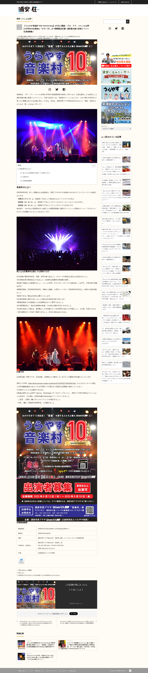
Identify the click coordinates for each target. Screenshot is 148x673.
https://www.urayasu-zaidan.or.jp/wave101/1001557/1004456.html (52, 383)
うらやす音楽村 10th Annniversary (50, 575)
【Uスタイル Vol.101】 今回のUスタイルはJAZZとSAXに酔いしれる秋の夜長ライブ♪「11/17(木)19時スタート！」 (39, 657)
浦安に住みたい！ (122, 670)
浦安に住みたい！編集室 (25, 570)
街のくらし (21, 572)
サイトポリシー (63, 670)
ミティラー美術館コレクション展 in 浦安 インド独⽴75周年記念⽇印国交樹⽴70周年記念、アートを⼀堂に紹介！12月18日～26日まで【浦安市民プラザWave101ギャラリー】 (76, 646)
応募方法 (26, 177)
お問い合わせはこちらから (46, 548)
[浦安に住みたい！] (38, 10)
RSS (130, 670)
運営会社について (39, 670)
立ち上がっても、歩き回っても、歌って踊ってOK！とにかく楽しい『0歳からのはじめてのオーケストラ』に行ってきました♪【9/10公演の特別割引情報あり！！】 (116, 376)
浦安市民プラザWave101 (25, 575)
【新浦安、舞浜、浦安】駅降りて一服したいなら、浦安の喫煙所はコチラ (112, 307)
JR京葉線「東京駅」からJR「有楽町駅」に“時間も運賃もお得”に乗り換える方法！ (111, 182)
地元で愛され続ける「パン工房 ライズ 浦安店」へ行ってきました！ (111, 221)
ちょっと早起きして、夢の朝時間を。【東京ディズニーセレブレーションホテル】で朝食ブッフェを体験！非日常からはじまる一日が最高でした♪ (116, 170)
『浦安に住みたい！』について (107, 2)
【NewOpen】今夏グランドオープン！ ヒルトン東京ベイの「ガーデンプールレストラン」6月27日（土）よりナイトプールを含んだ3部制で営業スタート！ (116, 195)
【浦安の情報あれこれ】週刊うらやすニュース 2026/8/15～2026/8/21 (112, 341)
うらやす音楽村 (36, 575)
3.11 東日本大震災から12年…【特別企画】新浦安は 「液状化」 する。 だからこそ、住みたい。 (112, 331)
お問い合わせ (125, 2)
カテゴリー (104, 126)
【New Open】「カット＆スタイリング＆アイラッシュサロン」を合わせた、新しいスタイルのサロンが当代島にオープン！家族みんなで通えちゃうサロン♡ (36, 623)
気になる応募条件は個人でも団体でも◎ (36, 173)
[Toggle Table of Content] (92, 165)
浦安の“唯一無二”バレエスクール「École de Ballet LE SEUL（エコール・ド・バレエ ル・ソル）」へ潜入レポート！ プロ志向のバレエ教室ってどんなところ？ (116, 234)
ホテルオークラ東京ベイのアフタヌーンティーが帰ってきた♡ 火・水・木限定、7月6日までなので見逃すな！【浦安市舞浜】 (77, 622)
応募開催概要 (27, 181)
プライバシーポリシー (51, 670)
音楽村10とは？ (25, 169)
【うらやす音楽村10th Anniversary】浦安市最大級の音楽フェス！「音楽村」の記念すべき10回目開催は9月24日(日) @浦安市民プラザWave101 (36, 646)
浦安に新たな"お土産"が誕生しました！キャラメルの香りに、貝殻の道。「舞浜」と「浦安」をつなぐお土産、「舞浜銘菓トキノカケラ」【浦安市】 (115, 147)
